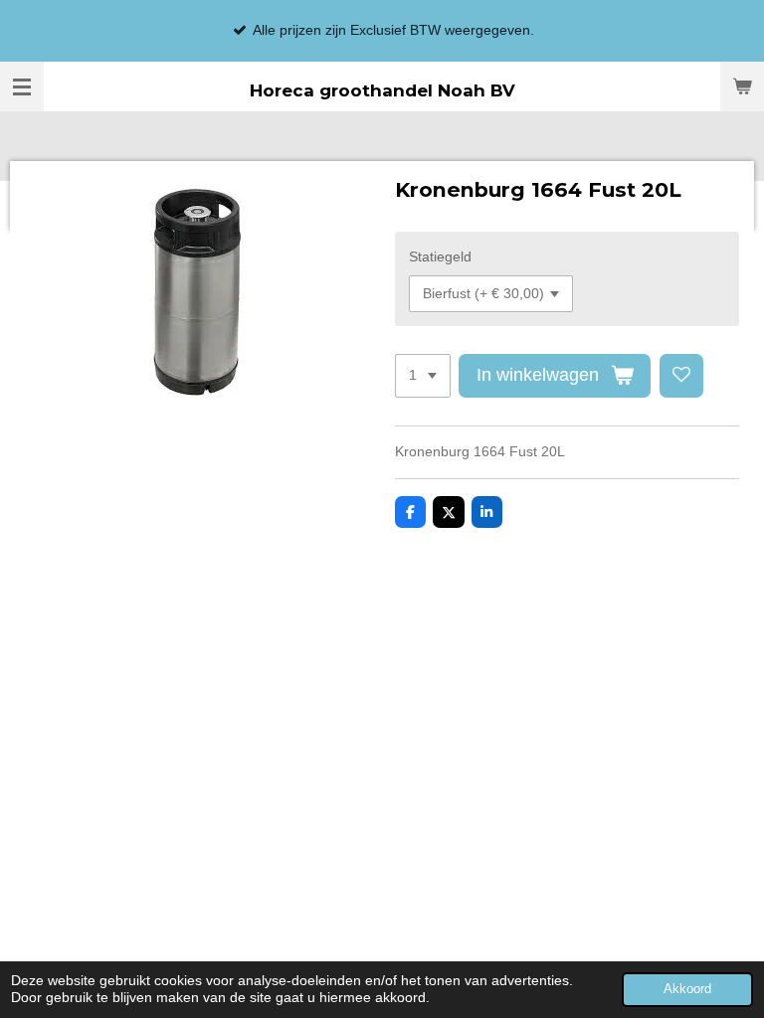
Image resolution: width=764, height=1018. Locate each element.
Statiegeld (440, 256)
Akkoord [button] (687, 989)
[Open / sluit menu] (22, 86)
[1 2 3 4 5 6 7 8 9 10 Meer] (423, 376)
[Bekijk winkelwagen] (742, 86)
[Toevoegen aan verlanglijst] (681, 376)
